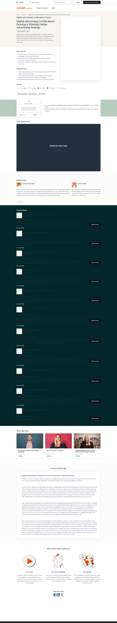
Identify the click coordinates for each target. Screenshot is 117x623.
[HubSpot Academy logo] (24, 8)
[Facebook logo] (55, 594)
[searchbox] (63, 2)
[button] (58, 215)
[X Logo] (62, 594)
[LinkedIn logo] (59, 594)
